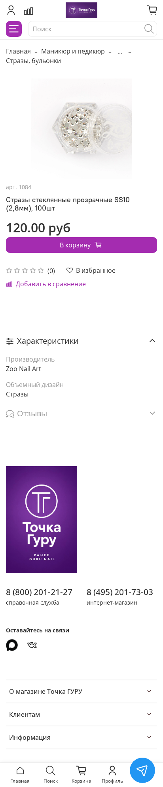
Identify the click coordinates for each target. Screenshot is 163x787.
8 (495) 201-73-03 (120, 591)
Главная (18, 51)
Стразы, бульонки (33, 60)
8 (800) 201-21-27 (39, 591)
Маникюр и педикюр (73, 51)
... (120, 51)
